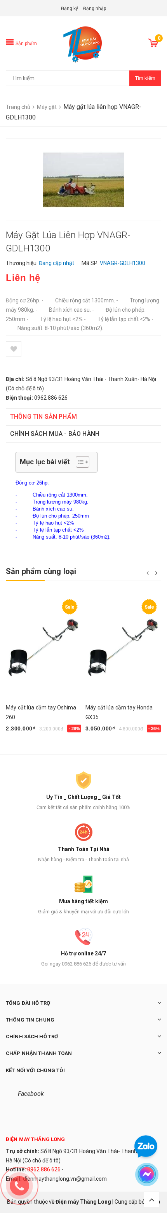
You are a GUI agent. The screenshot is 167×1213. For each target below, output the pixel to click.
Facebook (31, 1093)
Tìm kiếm (145, 78)
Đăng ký (69, 8)
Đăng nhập (94, 8)
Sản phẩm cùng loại (41, 571)
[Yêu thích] (13, 349)
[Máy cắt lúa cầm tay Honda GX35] (123, 647)
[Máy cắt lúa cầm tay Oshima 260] (44, 647)
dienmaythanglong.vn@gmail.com (65, 1179)
